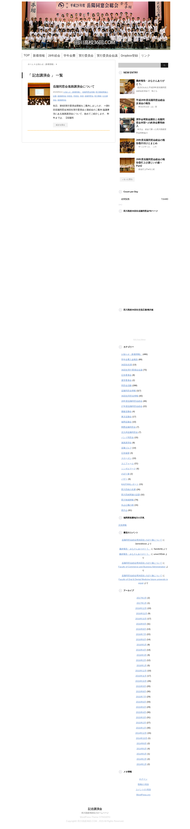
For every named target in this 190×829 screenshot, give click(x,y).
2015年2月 (141, 722)
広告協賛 (125, 453)
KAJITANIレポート (129, 484)
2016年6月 (141, 639)
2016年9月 (141, 624)
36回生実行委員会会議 (131, 370)
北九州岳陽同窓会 (129, 432)
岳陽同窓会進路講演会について (74, 86)
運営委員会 (126, 380)
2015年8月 (141, 691)
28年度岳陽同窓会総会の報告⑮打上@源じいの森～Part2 (150, 162)
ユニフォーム (127, 463)
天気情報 (122, 525)
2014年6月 (142, 748)
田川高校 (98, 96)
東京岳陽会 (126, 416)
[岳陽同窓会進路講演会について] (39, 106)
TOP (27, 55)
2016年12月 (141, 608)
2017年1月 (142, 603)
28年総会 (54, 55)
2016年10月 (141, 618)
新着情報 (39, 55)
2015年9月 (141, 686)
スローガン (126, 458)
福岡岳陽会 (126, 422)
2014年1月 (142, 764)
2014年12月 (141, 733)
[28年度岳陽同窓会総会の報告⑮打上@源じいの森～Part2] (127, 171)
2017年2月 (142, 598)
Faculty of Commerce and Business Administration (142, 566)
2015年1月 (141, 728)
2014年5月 (142, 754)
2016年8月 (141, 629)
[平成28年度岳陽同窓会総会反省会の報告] (127, 112)
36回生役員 (126, 364)
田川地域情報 (127, 500)
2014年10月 (141, 738)
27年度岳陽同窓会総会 (131, 406)
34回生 (69, 96)
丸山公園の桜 (127, 505)
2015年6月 (141, 702)
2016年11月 (141, 613)
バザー (124, 479)
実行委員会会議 (107, 55)
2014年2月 (142, 759)
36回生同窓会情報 (129, 396)
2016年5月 (142, 644)
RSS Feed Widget (139, 339)
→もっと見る (127, 179)
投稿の (143, 784)
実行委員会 (86, 55)
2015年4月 (141, 712)
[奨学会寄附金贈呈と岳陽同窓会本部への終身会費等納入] (127, 131)
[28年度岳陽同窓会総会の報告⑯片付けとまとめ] (127, 152)
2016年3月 (142, 655)
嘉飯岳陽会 (126, 411)
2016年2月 (141, 660)
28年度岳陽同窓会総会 (131, 401)
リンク (145, 55)
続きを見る (60, 125)
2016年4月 (141, 650)
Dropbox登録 (129, 55)
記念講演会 (95, 808)
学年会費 (69, 55)
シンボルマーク (128, 468)
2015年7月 (141, 696)
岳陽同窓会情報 (88, 92)
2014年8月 (142, 743)
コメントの (143, 789)
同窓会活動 (126, 385)
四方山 (124, 510)
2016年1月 (142, 665)
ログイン (143, 779)
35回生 (76, 96)
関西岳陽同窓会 (128, 427)
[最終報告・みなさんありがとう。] (127, 93)
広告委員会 (126, 375)
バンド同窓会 (127, 437)
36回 (82, 96)
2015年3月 (141, 717)
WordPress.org (143, 794)
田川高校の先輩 (128, 489)
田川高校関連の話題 (130, 494)
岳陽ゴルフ (126, 448)
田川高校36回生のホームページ (95, 813)
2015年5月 (141, 707)
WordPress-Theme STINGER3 (95, 817)
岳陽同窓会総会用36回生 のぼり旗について (142, 540)
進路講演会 (61, 96)
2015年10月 (141, 681)
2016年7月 (141, 634)
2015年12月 (141, 670)
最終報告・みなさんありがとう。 (135, 549)
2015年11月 (141, 676)
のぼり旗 (125, 474)
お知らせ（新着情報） (72, 92)
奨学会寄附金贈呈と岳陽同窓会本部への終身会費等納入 (150, 122)
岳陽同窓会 (89, 96)
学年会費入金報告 (129, 359)
